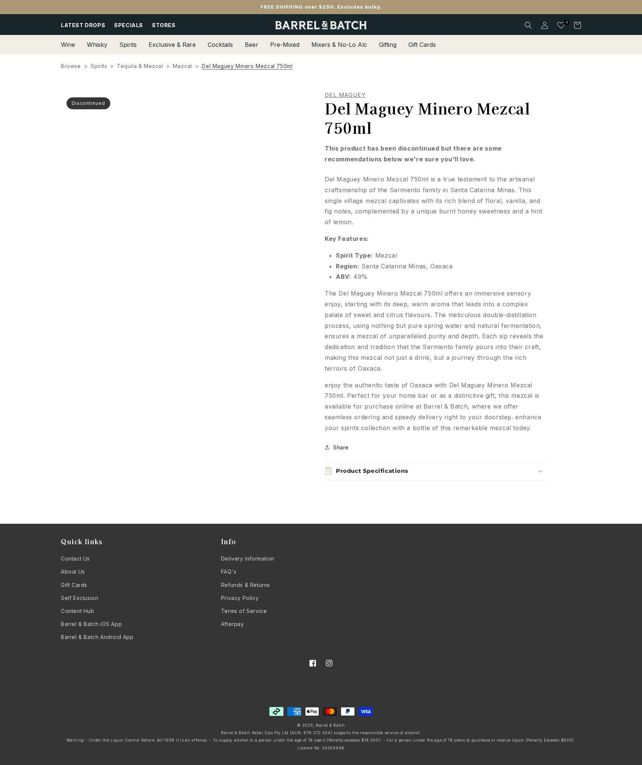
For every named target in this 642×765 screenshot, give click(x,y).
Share (341, 447)
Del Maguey (345, 95)
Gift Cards (74, 585)
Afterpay (232, 624)
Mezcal (182, 66)
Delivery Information (248, 558)
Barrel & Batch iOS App (91, 624)
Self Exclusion (79, 598)
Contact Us (75, 558)
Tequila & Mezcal (140, 66)
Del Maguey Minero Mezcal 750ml (247, 66)
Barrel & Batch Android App (97, 637)
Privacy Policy (240, 598)
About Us (73, 571)
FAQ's (229, 571)
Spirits (99, 66)
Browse (71, 66)
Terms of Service (244, 611)
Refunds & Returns (245, 585)
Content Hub (77, 611)
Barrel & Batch (330, 725)
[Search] (528, 25)
